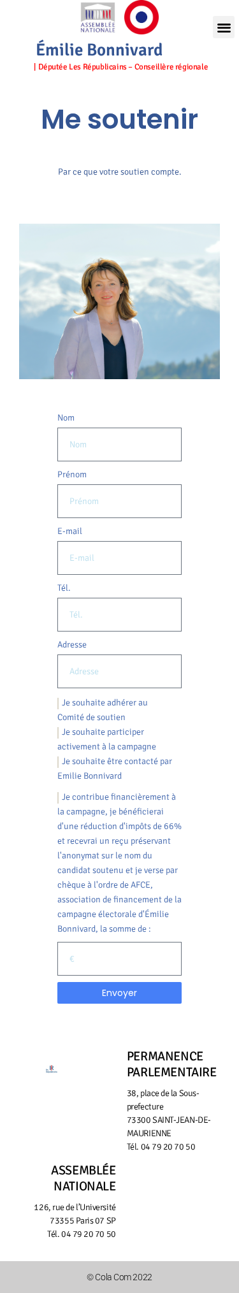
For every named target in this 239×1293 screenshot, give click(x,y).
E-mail (69, 531)
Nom (66, 417)
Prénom (72, 474)
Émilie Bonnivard (99, 50)
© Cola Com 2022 (119, 1277)
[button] (224, 27)
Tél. (64, 587)
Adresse (72, 644)
